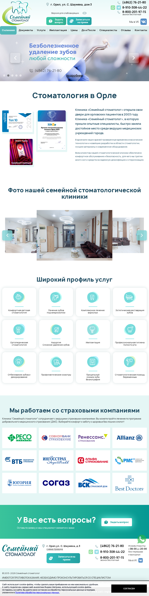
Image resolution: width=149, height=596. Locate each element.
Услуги (41, 30)
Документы (26, 30)
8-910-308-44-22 (134, 7)
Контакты (141, 30)
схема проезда (55, 549)
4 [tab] (16, 75)
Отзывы (126, 30)
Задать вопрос (59, 21)
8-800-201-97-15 (134, 12)
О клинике (8, 30)
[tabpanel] (74, 58)
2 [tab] (8, 75)
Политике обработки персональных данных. (37, 592)
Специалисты (108, 30)
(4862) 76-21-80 (134, 2)
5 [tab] (20, 75)
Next (134, 58)
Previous (15, 58)
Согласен (129, 588)
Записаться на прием (83, 21)
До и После (88, 30)
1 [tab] (4, 75)
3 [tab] (12, 75)
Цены (74, 30)
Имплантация (58, 30)
